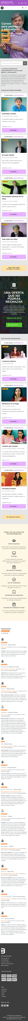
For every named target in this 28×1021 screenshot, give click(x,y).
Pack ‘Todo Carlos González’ (8, 669)
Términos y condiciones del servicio (11, 1017)
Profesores (4, 991)
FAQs (3, 994)
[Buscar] (25, 63)
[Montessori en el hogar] (14, 394)
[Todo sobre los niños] (14, 230)
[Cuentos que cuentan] (14, 437)
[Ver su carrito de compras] (22, 8)
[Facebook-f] (5, 1005)
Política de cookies (16, 1018)
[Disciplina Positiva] (14, 479)
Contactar (4, 996)
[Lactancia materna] (14, 352)
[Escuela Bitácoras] (2, 8)
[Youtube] (7, 1005)
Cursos (3, 992)
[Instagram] (2, 1005)
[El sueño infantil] (14, 146)
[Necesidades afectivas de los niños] (14, 187)
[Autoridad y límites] (14, 104)
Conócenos (4, 989)
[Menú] (26, 8)
